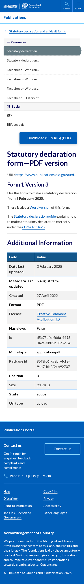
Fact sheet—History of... (23, 98)
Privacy (48, 498)
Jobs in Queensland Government (17, 515)
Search (66, 8)
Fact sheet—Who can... (23, 70)
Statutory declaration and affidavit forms (37, 31)
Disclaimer (11, 498)
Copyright (50, 491)
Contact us (62, 448)
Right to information (18, 506)
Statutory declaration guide (35, 216)
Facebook (17, 124)
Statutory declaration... (23, 51)
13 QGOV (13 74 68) (36, 476)
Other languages (55, 513)
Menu (78, 8)
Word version (40, 207)
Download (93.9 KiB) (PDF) (49, 138)
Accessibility (52, 506)
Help (7, 491)
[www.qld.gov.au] (22, 6)
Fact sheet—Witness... (23, 88)
